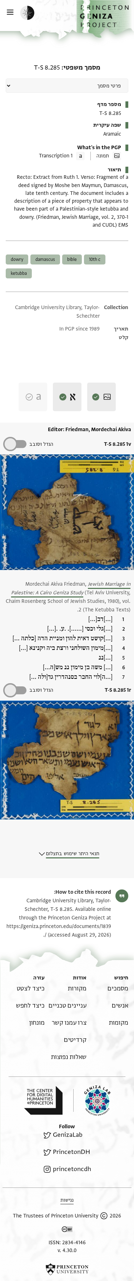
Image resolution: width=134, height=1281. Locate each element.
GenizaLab (67, 1135)
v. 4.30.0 (67, 1250)
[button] (105, 19)
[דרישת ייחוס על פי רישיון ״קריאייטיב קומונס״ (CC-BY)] (67, 1230)
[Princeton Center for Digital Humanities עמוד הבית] (43, 1100)
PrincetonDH (71, 1152)
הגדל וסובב (41, 444)
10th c (94, 259)
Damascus (45, 259)
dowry (17, 259)
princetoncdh (72, 1169)
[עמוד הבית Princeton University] (67, 1269)
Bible (72, 259)
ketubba (19, 273)
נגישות (67, 1200)
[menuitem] (118, 988)
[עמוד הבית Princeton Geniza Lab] (91, 1100)
